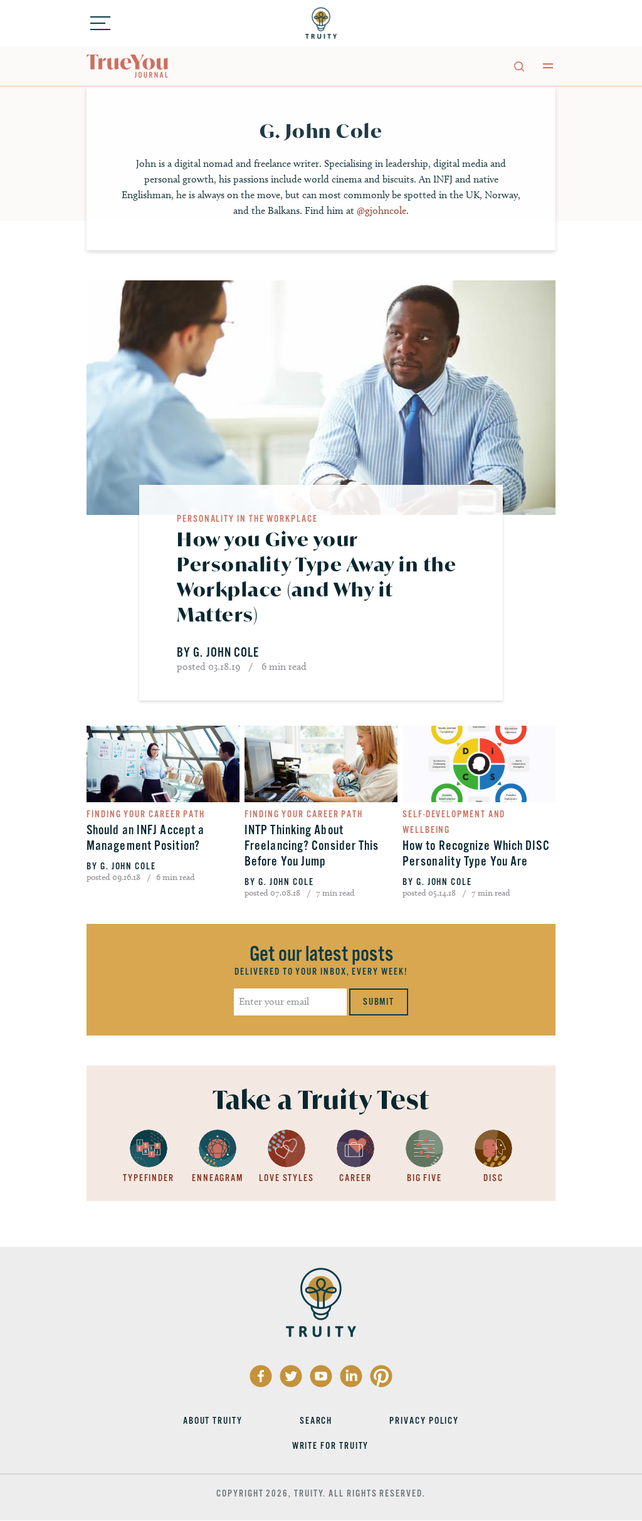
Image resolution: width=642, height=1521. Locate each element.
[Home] (321, 23)
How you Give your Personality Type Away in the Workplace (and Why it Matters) (316, 577)
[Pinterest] (381, 1376)
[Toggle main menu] (547, 65)
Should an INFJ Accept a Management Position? (145, 838)
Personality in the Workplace (247, 518)
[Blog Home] (128, 66)
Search (316, 1420)
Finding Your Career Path (146, 814)
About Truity (213, 1420)
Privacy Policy (424, 1420)
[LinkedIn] (351, 1376)
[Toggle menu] (100, 23)
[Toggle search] (518, 65)
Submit (379, 1001)
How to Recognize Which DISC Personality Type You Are (476, 853)
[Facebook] (261, 1376)
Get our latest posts (321, 954)
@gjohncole (381, 210)
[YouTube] (321, 1376)
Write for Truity (330, 1445)
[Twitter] (291, 1376)
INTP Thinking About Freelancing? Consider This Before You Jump (312, 845)
